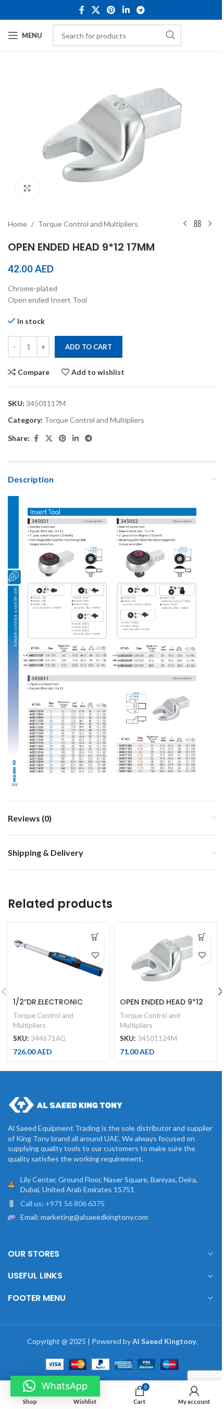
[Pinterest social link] (111, 10)
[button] (95, 937)
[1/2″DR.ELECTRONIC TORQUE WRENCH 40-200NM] (58, 958)
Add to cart (88, 347)
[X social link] (95, 10)
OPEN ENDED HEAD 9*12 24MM (161, 1007)
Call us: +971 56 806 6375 (62, 1203)
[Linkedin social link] (126, 10)
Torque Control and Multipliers (88, 223)
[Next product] (210, 224)
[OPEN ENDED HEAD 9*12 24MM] (165, 958)
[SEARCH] (170, 35)
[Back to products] (197, 224)
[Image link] (65, 1104)
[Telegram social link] (140, 10)
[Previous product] (185, 224)
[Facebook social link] (82, 10)
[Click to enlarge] (27, 188)
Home (17, 223)
